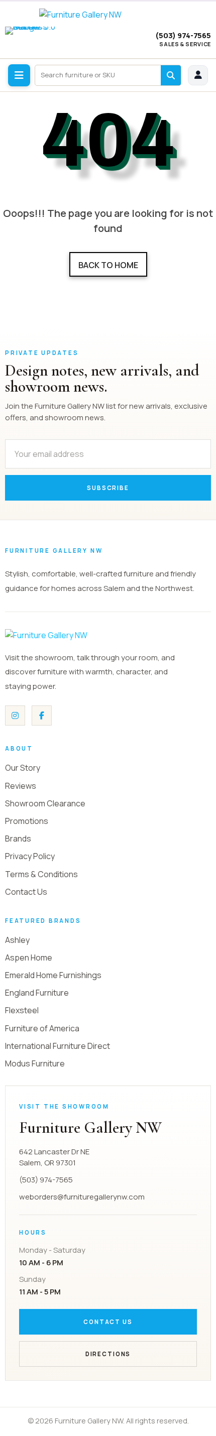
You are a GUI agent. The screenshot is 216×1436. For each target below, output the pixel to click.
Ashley (17, 939)
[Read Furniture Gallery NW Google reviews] (35, 40)
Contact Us (26, 891)
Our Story (22, 767)
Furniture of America (42, 1028)
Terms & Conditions (41, 874)
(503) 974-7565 (183, 36)
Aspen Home (28, 957)
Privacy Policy (30, 856)
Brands (18, 838)
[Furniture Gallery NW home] (80, 635)
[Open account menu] (198, 75)
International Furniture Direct (57, 1045)
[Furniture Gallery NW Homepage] (108, 15)
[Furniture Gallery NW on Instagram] (15, 715)
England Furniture (37, 992)
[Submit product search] (171, 75)
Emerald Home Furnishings (53, 975)
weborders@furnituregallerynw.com (82, 1196)
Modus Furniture (35, 1063)
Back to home (108, 265)
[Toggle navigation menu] (19, 75)
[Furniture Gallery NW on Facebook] (42, 715)
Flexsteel (22, 1010)
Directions (108, 1354)
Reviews (20, 785)
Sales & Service (185, 44)
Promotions (26, 820)
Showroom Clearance (45, 803)
